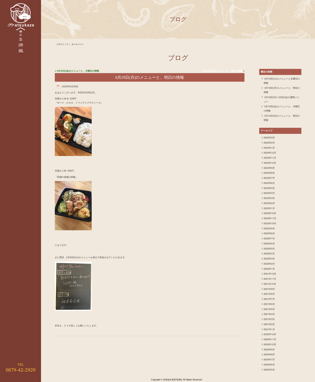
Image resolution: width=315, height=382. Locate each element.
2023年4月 (269, 193)
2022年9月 (269, 228)
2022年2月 (269, 263)
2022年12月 (270, 213)
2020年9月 (269, 349)
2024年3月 (269, 137)
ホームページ (78, 44)
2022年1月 (269, 268)
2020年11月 (270, 339)
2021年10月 (270, 283)
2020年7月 (269, 359)
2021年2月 (269, 324)
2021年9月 (269, 288)
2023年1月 (269, 208)
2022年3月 (269, 258)
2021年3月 (269, 319)
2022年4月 (269, 253)
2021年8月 (269, 293)
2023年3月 (269, 198)
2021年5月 (269, 309)
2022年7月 (269, 238)
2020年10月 (270, 344)
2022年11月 (270, 218)
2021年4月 (269, 314)
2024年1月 (269, 147)
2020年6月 (269, 364)
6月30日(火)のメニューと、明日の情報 (222, 71)
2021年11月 (270, 278)
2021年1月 (269, 329)
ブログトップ (62, 44)
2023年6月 (269, 183)
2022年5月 (269, 248)
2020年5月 (269, 369)
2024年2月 (269, 142)
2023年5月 (269, 188)
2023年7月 (269, 177)
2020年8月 (269, 354)
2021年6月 (269, 304)
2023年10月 (270, 162)
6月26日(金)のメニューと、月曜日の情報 (78, 71)
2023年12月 (270, 152)
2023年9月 (269, 167)
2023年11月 (270, 157)
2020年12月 (270, 334)
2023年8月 (269, 172)
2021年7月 (269, 298)
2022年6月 (269, 243)
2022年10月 (270, 223)
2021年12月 (270, 273)
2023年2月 (269, 203)
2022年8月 (269, 233)
